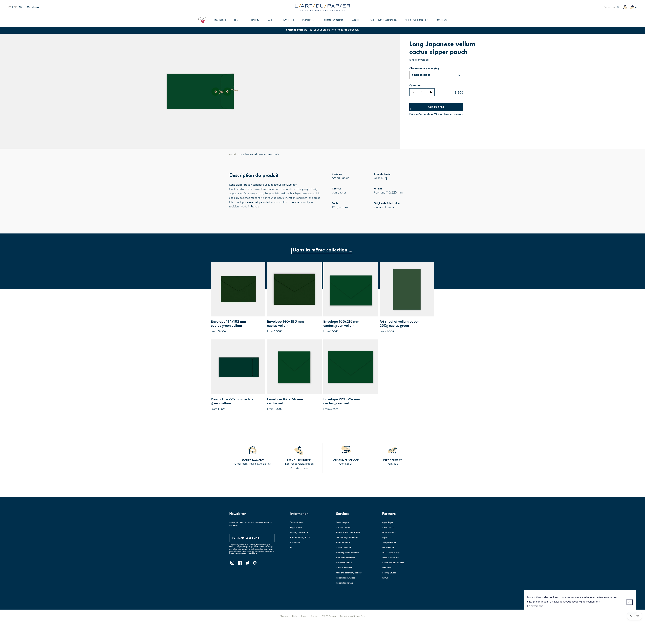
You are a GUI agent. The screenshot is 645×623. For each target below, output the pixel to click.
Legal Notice (296, 528)
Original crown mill (390, 558)
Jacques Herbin (389, 543)
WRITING (357, 20)
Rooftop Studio (389, 573)
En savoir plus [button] (535, 606)
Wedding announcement (347, 553)
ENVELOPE (288, 20)
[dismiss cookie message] (629, 602)
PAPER (270, 20)
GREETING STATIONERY (383, 20)
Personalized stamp (344, 583)
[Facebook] (240, 564)
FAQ (292, 548)
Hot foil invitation (344, 563)
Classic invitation (343, 548)
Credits (314, 616)
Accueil (232, 154)
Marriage (284, 616)
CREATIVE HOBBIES (416, 20)
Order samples (342, 523)
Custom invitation (344, 568)
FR (9, 7)
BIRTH (237, 20)
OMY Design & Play (390, 553)
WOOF (385, 578)
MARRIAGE (220, 20)
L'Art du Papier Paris (322, 7)
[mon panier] (633, 7)
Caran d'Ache (388, 528)
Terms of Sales (296, 523)
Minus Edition (388, 548)
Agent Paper (387, 523)
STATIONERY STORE (332, 20)
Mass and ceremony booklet (348, 573)
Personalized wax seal (346, 578)
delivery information (299, 533)
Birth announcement (345, 558)
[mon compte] (625, 7)
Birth (294, 616)
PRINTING (307, 20)
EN (20, 7)
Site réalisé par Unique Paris (352, 616)
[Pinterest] (255, 564)
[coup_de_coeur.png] (202, 20)
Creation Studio (343, 528)
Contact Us (346, 464)
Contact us (295, 543)
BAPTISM (254, 20)
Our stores (33, 7)
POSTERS (441, 20)
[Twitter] (247, 564)
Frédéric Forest (389, 533)
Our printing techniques (347, 538)
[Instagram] (232, 564)
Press (303, 616)
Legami (385, 538)
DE (15, 7)
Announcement (343, 543)
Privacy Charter (252, 553)
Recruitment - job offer (300, 538)
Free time (386, 568)
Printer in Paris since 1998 (348, 533)
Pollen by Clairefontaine (393, 563)
